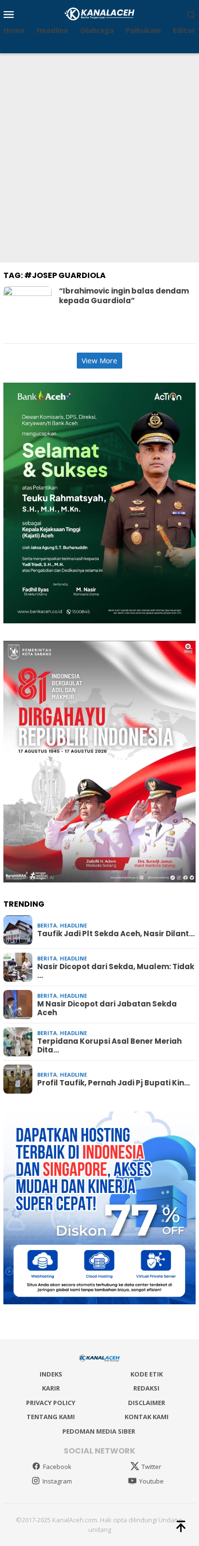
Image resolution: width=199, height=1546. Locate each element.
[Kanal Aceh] (99, 13)
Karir (51, 1388)
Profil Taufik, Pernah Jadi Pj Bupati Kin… (113, 1083)
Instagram (57, 1481)
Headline (73, 925)
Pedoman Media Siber (98, 1431)
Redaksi (146, 1388)
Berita (47, 925)
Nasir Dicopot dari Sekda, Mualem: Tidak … (115, 971)
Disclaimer (146, 1402)
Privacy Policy (50, 1402)
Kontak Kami (147, 1416)
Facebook (57, 1466)
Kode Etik (146, 1374)
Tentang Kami (51, 1416)
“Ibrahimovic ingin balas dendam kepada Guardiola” (124, 296)
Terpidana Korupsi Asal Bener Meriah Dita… (109, 1045)
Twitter (151, 1466)
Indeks (51, 1374)
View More (99, 360)
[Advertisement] (99, 158)
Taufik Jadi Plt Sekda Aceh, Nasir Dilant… (116, 933)
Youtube (151, 1481)
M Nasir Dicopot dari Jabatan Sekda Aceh (107, 1008)
